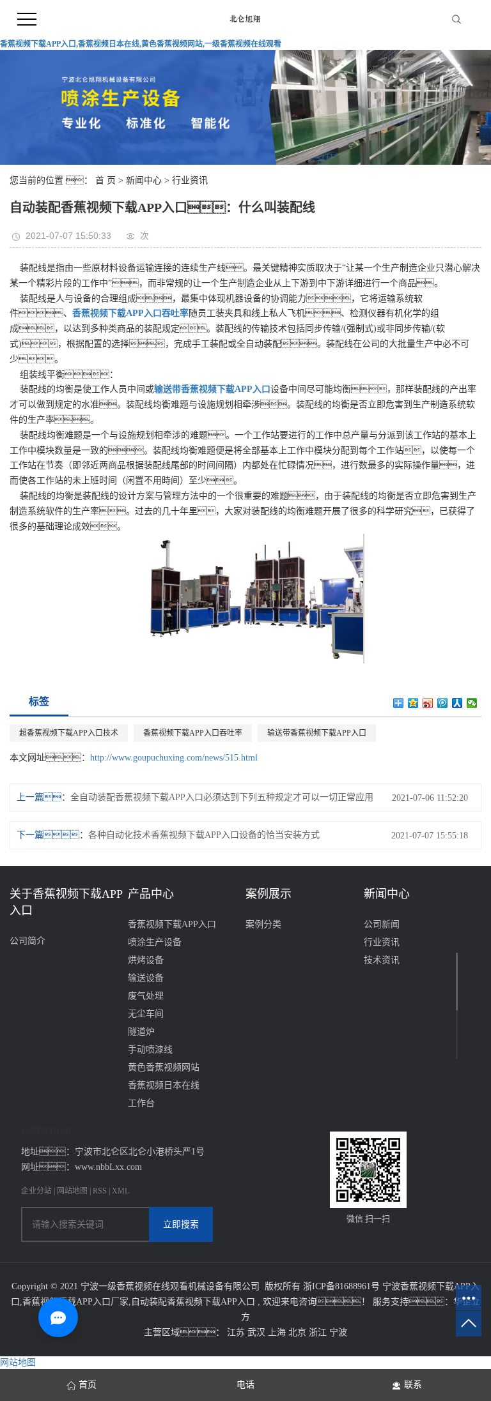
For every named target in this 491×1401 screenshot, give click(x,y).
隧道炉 (141, 1031)
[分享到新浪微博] (428, 703)
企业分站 (36, 1190)
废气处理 (146, 996)
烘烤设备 (146, 960)
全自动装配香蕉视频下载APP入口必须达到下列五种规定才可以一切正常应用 (221, 797)
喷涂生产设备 (155, 942)
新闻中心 (144, 180)
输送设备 (146, 978)
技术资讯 (382, 960)
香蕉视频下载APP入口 (172, 924)
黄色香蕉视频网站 (163, 1067)
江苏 (237, 1332)
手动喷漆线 (150, 1049)
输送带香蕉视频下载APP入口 (316, 733)
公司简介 (27, 941)
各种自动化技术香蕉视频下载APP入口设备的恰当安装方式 (204, 835)
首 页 (105, 180)
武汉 (257, 1332)
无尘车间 (146, 1014)
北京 (298, 1332)
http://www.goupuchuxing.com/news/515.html (174, 757)
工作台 (141, 1103)
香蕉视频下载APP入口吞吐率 (192, 733)
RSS (100, 1190)
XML (120, 1190)
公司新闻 (382, 924)
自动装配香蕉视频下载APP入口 (193, 1301)
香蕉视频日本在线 (163, 1085)
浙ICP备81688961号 (341, 1286)
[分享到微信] (472, 703)
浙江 (319, 1332)
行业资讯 (190, 180)
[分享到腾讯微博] (442, 703)
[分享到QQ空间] (413, 703)
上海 (278, 1332)
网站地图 (73, 1190)
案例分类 (263, 924)
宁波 (338, 1332)
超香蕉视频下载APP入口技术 (68, 733)
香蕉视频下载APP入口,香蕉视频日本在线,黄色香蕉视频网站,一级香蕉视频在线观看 (140, 44)
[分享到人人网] (457, 703)
